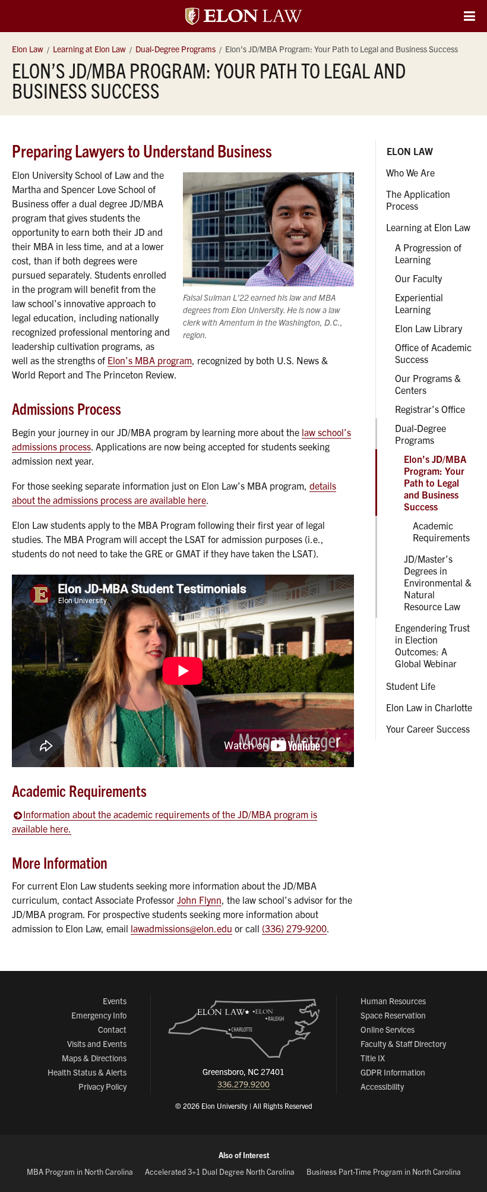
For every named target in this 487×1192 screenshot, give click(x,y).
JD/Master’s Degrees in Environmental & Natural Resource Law (438, 582)
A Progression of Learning (428, 253)
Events (115, 1000)
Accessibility (382, 1086)
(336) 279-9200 (294, 928)
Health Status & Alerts (87, 1072)
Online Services (387, 1029)
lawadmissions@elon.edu (181, 928)
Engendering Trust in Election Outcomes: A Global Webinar (432, 645)
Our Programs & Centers (428, 384)
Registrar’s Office (430, 409)
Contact (112, 1029)
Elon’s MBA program (149, 360)
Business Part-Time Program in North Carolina (383, 1171)
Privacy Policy (102, 1086)
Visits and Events (97, 1043)
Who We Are (410, 172)
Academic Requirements (441, 531)
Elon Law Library (428, 328)
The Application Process (418, 200)
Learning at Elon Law (428, 227)
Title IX (372, 1057)
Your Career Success (428, 728)
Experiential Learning (419, 303)
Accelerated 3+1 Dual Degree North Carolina (220, 1171)
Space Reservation (393, 1015)
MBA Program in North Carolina (80, 1171)
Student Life (410, 686)
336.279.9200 (243, 1084)
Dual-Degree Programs (420, 434)
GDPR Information (392, 1072)
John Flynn (199, 900)
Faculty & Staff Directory (403, 1043)
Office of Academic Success (433, 353)
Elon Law (410, 151)
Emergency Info (99, 1015)
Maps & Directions (94, 1057)
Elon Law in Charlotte (429, 707)
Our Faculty (418, 278)
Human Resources (393, 1000)
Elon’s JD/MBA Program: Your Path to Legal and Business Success (435, 482)
